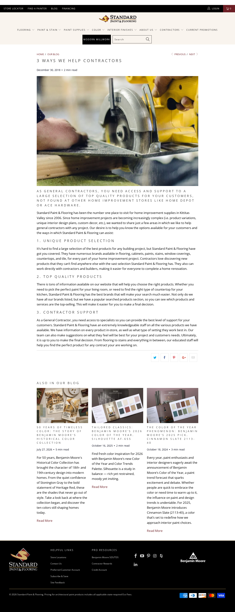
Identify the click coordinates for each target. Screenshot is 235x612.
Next (192, 54)
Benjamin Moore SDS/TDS (105, 557)
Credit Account (99, 569)
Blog (54, 8)
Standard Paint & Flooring (30, 594)
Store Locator (13, 8)
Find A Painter (37, 8)
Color (96, 29)
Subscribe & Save (59, 576)
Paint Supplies (75, 29)
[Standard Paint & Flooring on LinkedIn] (136, 564)
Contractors (170, 29)
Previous (180, 54)
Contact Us (56, 563)
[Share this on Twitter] (155, 357)
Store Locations (58, 557)
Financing (68, 8)
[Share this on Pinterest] (174, 357)
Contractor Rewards (102, 563)
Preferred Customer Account (65, 569)
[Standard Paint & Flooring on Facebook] (136, 556)
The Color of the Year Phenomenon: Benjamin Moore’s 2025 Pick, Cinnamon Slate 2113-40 (172, 434)
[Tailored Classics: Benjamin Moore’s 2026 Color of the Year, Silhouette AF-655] (117, 422)
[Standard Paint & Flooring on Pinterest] (148, 556)
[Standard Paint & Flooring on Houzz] (161, 556)
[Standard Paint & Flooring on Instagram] (155, 556)
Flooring (24, 29)
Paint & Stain (47, 29)
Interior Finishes (120, 29)
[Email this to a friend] (193, 357)
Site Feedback (57, 582)
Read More (45, 520)
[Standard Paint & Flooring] (117, 18)
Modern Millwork (96, 39)
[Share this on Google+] (184, 357)
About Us (147, 29)
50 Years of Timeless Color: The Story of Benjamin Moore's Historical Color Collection (60, 434)
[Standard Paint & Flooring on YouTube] (142, 556)
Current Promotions (202, 29)
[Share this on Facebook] (165, 357)
